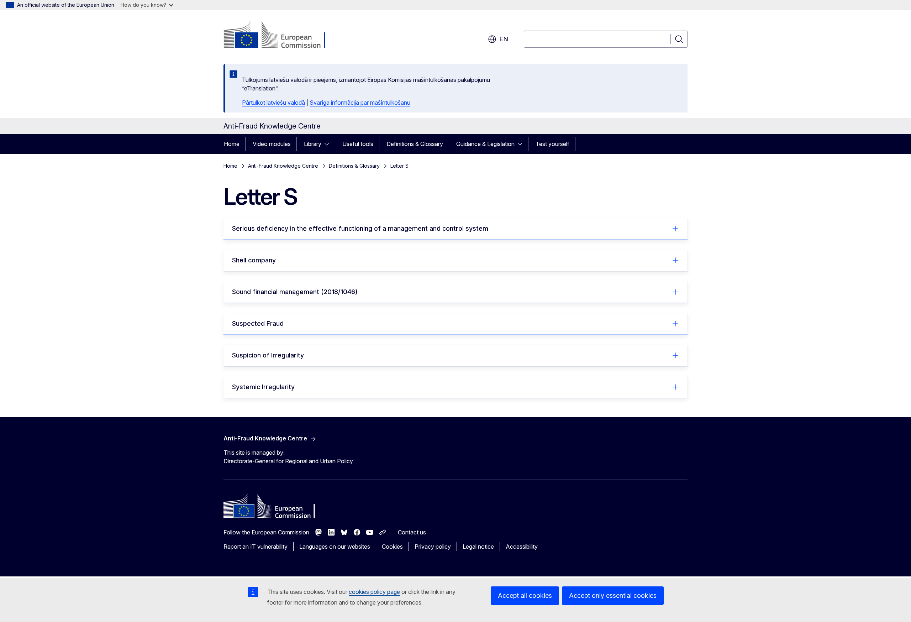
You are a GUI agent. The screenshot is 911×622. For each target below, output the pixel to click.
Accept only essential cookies (613, 595)
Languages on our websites (334, 546)
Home (231, 143)
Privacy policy (433, 546)
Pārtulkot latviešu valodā (273, 102)
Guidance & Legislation (485, 143)
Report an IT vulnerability (255, 546)
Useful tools (357, 143)
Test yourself (552, 143)
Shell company (254, 260)
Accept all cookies (525, 595)
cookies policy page (374, 591)
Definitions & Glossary (414, 143)
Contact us (412, 532)
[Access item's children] (329, 144)
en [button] (503, 39)
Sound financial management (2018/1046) (295, 292)
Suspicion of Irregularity (268, 355)
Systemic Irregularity (263, 387)
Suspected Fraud (258, 323)
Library (312, 143)
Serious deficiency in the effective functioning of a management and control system (360, 228)
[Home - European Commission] (280, 35)
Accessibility (522, 546)
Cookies (392, 546)
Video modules (272, 143)
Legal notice (478, 546)
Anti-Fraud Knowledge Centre (283, 166)
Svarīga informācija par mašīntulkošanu (360, 102)
